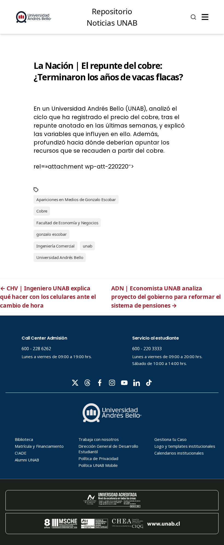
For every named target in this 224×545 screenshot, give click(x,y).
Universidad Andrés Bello (59, 257)
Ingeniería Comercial (55, 246)
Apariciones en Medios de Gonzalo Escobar (76, 199)
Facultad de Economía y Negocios (67, 222)
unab (87, 246)
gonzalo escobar (51, 234)
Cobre (41, 211)
